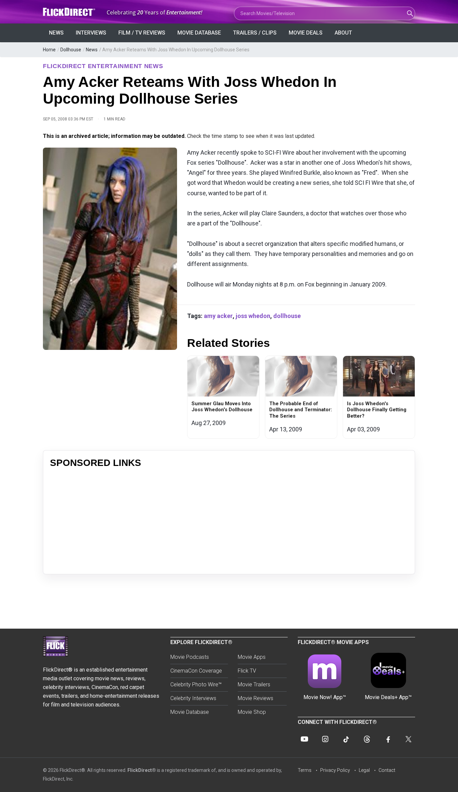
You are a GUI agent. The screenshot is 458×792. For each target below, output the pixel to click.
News (56, 33)
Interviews (91, 33)
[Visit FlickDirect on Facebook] (387, 739)
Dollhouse (70, 49)
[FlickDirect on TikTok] (346, 739)
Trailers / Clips (255, 33)
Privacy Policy (335, 770)
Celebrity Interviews (193, 698)
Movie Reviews (255, 698)
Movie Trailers (254, 684)
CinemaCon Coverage (196, 671)
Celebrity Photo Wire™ (196, 684)
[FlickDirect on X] (408, 739)
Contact (387, 770)
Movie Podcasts (189, 657)
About (343, 33)
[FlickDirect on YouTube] (304, 739)
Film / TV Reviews (141, 33)
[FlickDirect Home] (70, 12)
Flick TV (247, 671)
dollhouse (287, 315)
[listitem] (223, 397)
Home (49, 49)
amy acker (218, 315)
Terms (304, 770)
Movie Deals (306, 33)
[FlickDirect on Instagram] (325, 739)
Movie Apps (252, 657)
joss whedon (253, 315)
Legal (364, 770)
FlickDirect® (141, 770)
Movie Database (199, 33)
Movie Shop (252, 712)
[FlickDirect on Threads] (367, 739)
